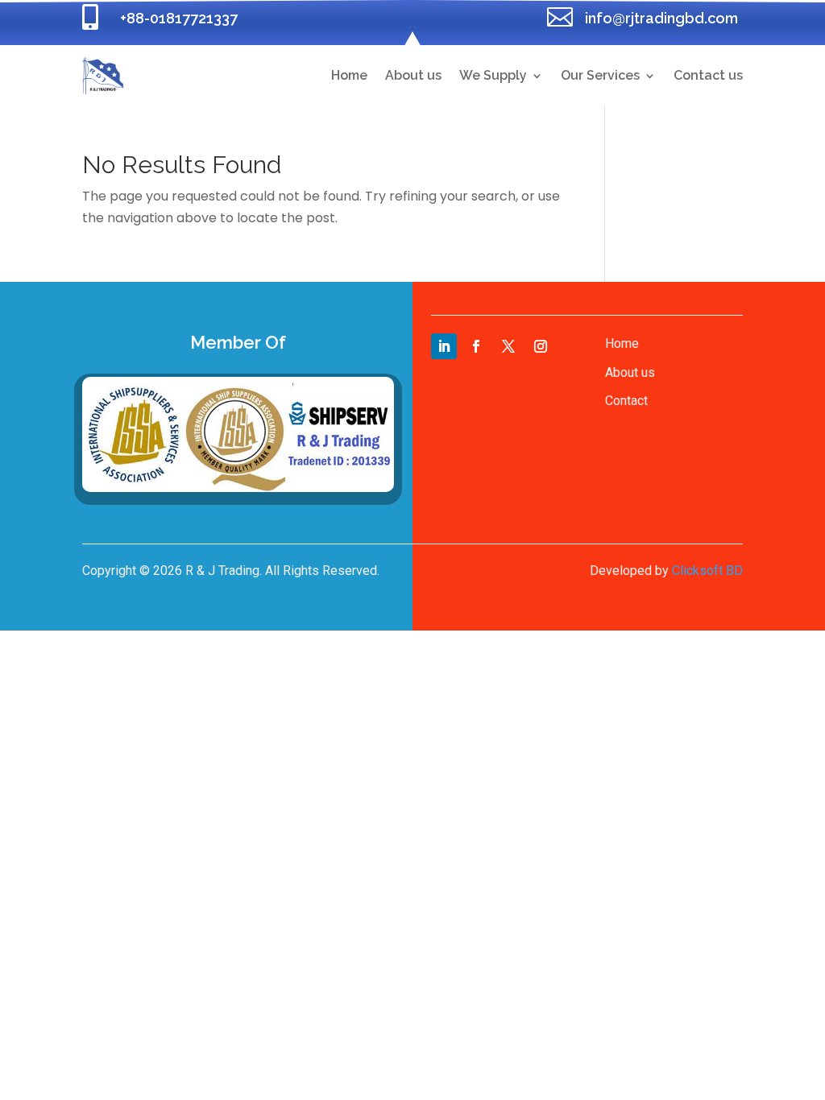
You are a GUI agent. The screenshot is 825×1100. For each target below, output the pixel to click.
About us (413, 75)
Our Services (600, 75)
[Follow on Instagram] (540, 346)
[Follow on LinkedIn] (444, 346)
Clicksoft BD (707, 570)
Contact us (708, 75)
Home (349, 75)
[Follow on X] (508, 346)
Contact (626, 400)
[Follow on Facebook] (476, 346)
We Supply (493, 75)
